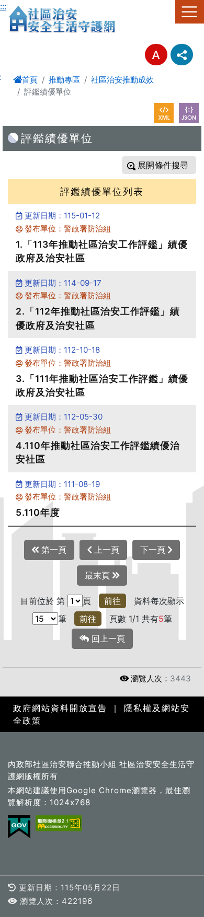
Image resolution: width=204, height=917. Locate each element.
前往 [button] (112, 601)
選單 (189, 12)
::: (3, 6)
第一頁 (52, 549)
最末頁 (98, 575)
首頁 (30, 80)
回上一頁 (107, 638)
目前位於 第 (42, 601)
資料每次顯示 (159, 601)
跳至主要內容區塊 (33, 6)
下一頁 (154, 549)
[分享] (182, 54)
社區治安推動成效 (122, 80)
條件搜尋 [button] (170, 165)
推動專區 (64, 80)
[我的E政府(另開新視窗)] (19, 827)
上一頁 (105, 549)
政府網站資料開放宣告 (60, 708)
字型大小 (156, 54)
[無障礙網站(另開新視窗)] (59, 823)
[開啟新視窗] (164, 113)
